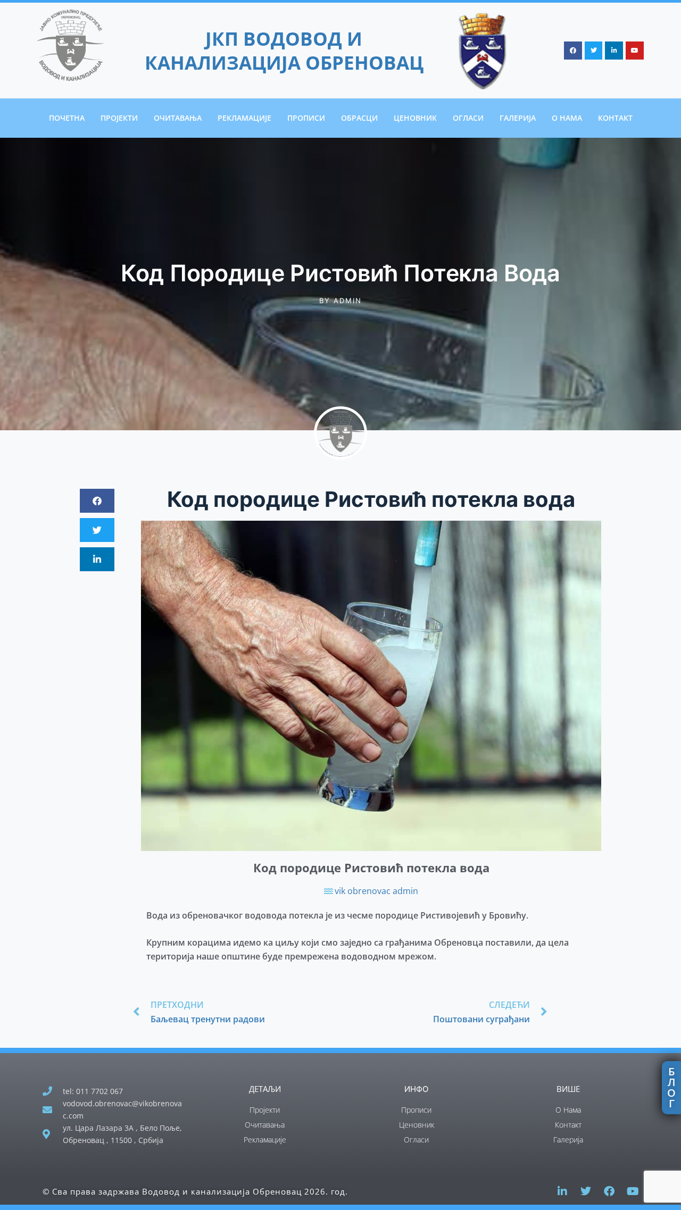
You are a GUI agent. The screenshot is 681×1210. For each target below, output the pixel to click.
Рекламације (244, 118)
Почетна (67, 118)
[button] (97, 501)
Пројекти (119, 118)
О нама (567, 118)
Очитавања (178, 118)
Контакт (615, 118)
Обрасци (359, 118)
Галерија (518, 118)
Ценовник (415, 118)
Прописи (306, 118)
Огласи (468, 118)
